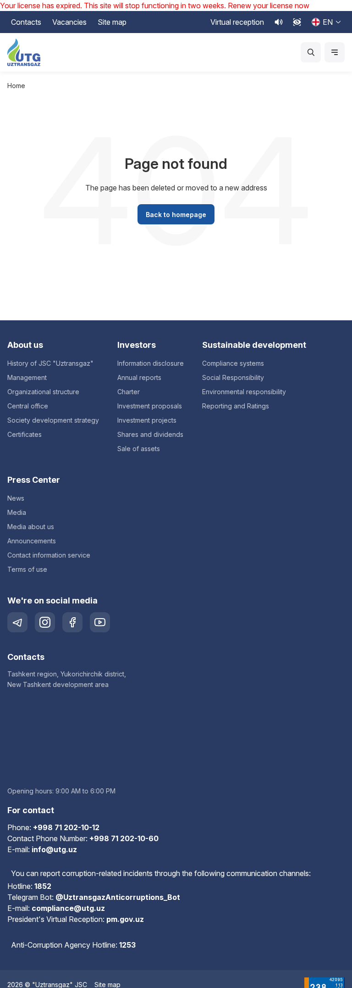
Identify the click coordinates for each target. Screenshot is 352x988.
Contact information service (48, 555)
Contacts (26, 22)
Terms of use (27, 569)
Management (27, 377)
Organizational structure (43, 392)
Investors (136, 345)
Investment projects (146, 420)
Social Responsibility (233, 377)
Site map (112, 22)
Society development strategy (53, 420)
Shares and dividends (150, 434)
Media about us (30, 526)
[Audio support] (278, 22)
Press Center (33, 480)
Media (16, 512)
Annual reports (139, 377)
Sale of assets (138, 448)
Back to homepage (176, 214)
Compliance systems (233, 363)
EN (328, 22)
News (15, 498)
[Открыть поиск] (311, 52)
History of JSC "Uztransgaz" (50, 363)
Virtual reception (237, 22)
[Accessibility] (297, 22)
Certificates (24, 434)
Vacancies (69, 22)
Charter (128, 392)
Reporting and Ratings (235, 406)
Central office (27, 406)
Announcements (31, 541)
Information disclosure (150, 363)
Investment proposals (149, 406)
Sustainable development (254, 345)
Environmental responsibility (244, 392)
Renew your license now (268, 5)
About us (25, 345)
